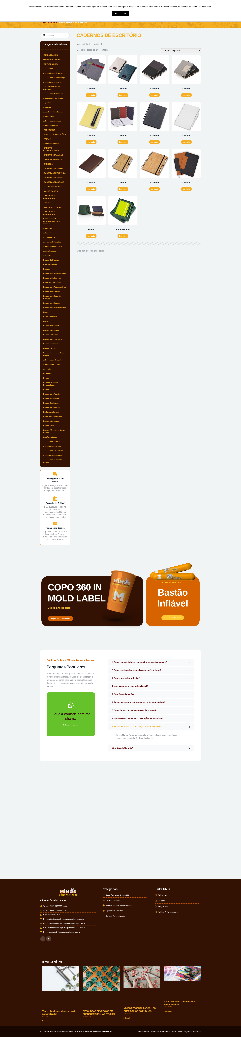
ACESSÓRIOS (49, 130)
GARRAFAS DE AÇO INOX (54, 169)
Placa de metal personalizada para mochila (51, 221)
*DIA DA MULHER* (50, 55)
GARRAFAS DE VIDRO (53, 178)
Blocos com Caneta (51, 292)
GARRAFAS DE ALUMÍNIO (54, 173)
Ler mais (91, 95)
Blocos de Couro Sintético (54, 273)
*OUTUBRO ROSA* (51, 64)
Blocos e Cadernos (51, 408)
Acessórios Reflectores (53, 94)
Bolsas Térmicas (50, 348)
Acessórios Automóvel (53, 451)
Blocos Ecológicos (51, 403)
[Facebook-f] (42, 938)
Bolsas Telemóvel (50, 344)
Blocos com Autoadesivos (54, 287)
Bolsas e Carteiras (51, 330)
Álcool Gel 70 (49, 237)
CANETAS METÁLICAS (53, 155)
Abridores (47, 228)
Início (44, 22)
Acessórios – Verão (51, 442)
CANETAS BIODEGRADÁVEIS (51, 149)
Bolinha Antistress (51, 412)
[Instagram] (48, 938)
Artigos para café (50, 125)
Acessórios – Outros (52, 446)
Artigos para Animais (52, 121)
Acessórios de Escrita (52, 455)
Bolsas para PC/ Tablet (53, 339)
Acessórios (48, 69)
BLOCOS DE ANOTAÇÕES (54, 134)
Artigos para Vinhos (51, 364)
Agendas (47, 103)
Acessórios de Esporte (53, 73)
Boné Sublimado (50, 437)
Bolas (45, 312)
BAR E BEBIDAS (50, 264)
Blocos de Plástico (51, 399)
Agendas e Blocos (51, 143)
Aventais (47, 255)
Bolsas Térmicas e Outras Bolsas (54, 354)
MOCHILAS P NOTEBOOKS (49, 197)
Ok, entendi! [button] (120, 14)
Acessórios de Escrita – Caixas (53, 461)
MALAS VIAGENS (50, 191)
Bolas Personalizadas (52, 417)
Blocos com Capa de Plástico (52, 297)
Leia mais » (46, 996)
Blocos (46, 389)
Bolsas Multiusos (50, 335)
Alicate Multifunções (52, 242)
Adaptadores (48, 233)
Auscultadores (49, 251)
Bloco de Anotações (52, 283)
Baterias (46, 269)
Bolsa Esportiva (50, 317)
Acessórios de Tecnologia (54, 78)
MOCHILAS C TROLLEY (53, 207)
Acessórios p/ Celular (52, 82)
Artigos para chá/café (52, 246)
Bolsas (46, 321)
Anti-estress (48, 116)
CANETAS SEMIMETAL (53, 160)
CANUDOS (48, 164)
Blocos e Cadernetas (52, 278)
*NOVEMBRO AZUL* (51, 60)
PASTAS (47, 139)
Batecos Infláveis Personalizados (50, 383)
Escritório (52, 22)
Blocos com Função (52, 394)
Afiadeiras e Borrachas (53, 98)
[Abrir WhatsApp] (234, 1030)
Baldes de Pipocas (51, 260)
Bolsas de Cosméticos (53, 326)
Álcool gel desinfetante (53, 112)
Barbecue (47, 373)
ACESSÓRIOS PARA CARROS (51, 88)
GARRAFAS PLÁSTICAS (53, 182)
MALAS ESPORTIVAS (52, 187)
